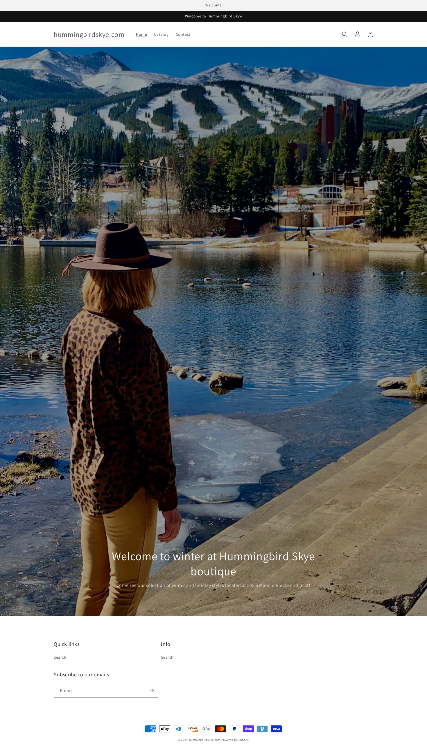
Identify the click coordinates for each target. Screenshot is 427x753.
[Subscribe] (151, 691)
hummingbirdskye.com (204, 740)
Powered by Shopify (235, 740)
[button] (344, 34)
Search (60, 657)
